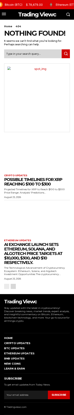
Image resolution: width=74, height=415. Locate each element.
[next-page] (13, 286)
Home (8, 26)
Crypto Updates (15, 175)
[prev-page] (6, 286)
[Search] (66, 53)
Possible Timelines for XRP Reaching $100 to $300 (33, 181)
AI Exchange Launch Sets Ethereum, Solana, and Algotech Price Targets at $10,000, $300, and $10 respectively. (33, 253)
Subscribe (59, 394)
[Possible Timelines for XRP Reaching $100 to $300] (37, 153)
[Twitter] (23, 327)
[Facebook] (4, 327)
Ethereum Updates (17, 240)
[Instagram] (11, 327)
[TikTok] (17, 327)
